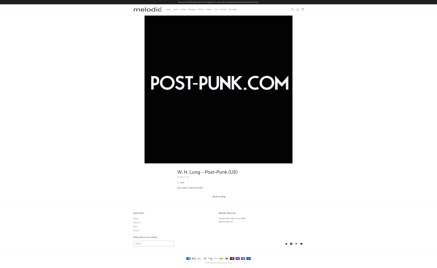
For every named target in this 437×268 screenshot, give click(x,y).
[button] (292, 9)
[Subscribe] (171, 243)
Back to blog (219, 196)
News (135, 226)
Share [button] (182, 183)
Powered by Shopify (226, 263)
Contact (136, 230)
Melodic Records (215, 263)
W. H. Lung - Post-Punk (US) (190, 187)
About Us (136, 222)
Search (136, 218)
